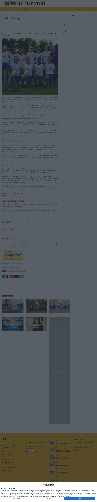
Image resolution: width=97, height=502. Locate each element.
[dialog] (48, 492)
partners (8, 490)
